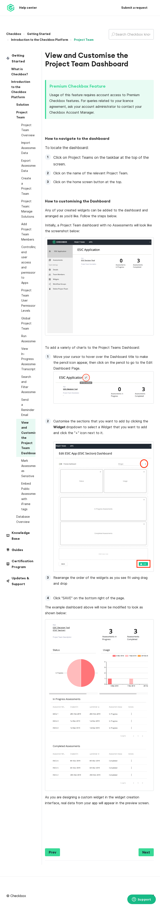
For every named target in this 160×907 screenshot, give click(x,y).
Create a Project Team (26, 185)
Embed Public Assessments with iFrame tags (28, 496)
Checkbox (13, 34)
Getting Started (38, 34)
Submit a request (134, 7)
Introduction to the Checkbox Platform (39, 39)
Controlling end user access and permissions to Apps (28, 264)
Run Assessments (28, 338)
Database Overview (23, 519)
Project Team (84, 39)
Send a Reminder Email (27, 407)
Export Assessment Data (28, 165)
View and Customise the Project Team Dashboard (28, 438)
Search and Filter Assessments (28, 384)
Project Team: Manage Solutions (27, 208)
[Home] (10, 8)
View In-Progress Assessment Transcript (28, 359)
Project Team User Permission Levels (28, 300)
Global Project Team (26, 323)
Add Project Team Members (27, 231)
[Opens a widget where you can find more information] (141, 900)
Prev (52, 852)
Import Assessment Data (28, 148)
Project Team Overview (28, 130)
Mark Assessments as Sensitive (28, 468)
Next (146, 852)
